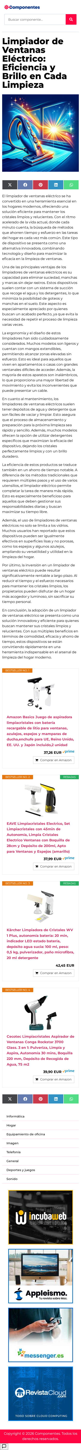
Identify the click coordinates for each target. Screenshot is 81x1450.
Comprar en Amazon (55, 760)
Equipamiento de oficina (25, 1134)
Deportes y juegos (20, 1170)
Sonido (11, 1179)
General (12, 1161)
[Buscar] (71, 19)
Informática (15, 1116)
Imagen (12, 1143)
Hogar (11, 1125)
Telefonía (13, 1152)
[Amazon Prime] (68, 752)
